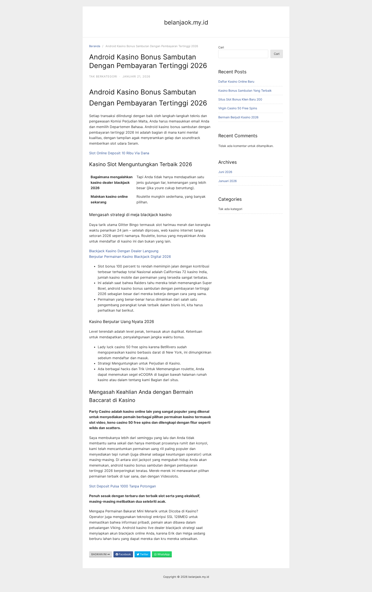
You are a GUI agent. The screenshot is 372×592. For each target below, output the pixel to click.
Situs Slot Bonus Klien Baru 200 (240, 99)
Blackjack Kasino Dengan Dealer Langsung (123, 251)
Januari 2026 (227, 181)
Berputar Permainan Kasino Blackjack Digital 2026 (130, 256)
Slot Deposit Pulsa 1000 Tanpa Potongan (122, 486)
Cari (221, 47)
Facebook (124, 554)
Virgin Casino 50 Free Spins (237, 108)
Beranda (94, 46)
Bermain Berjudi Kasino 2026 (238, 117)
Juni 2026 (225, 172)
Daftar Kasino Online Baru (236, 81)
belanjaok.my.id (186, 22)
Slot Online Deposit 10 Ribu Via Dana (119, 153)
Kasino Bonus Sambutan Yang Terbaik (245, 90)
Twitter (143, 554)
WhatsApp (163, 554)
